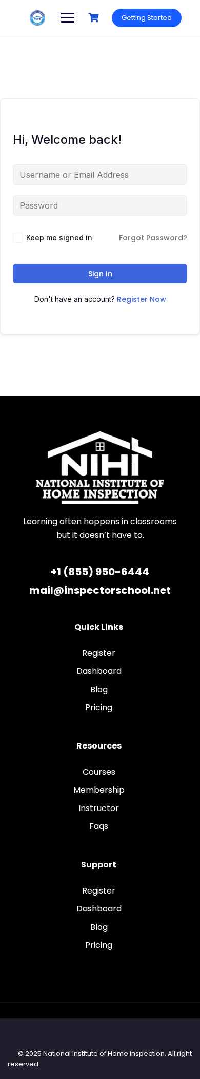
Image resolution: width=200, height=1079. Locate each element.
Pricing (98, 707)
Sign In (100, 273)
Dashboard (99, 671)
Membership (99, 790)
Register (98, 653)
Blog (99, 689)
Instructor (98, 808)
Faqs (98, 826)
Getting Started (147, 18)
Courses (99, 772)
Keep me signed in (59, 237)
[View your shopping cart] (95, 18)
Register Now (141, 299)
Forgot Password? (153, 238)
